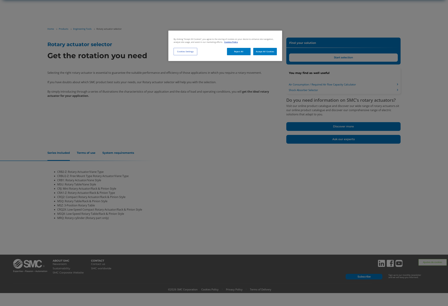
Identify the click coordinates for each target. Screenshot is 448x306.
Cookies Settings (185, 51)
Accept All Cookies (265, 51)
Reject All (238, 51)
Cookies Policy (231, 42)
